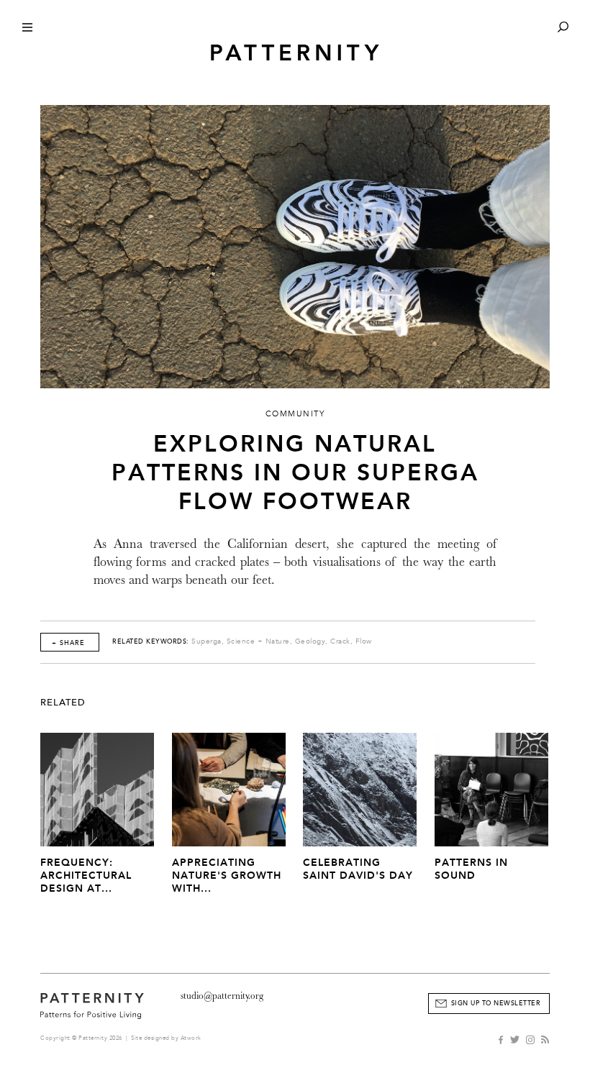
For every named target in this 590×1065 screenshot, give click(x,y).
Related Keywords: (150, 641)
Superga (206, 641)
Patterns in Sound (471, 869)
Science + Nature (258, 641)
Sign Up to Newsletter (496, 1003)
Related (63, 702)
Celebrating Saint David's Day (358, 869)
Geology (310, 641)
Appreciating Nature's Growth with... (226, 875)
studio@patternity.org (222, 995)
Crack (340, 641)
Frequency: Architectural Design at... (86, 875)
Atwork (191, 1038)
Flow (363, 641)
